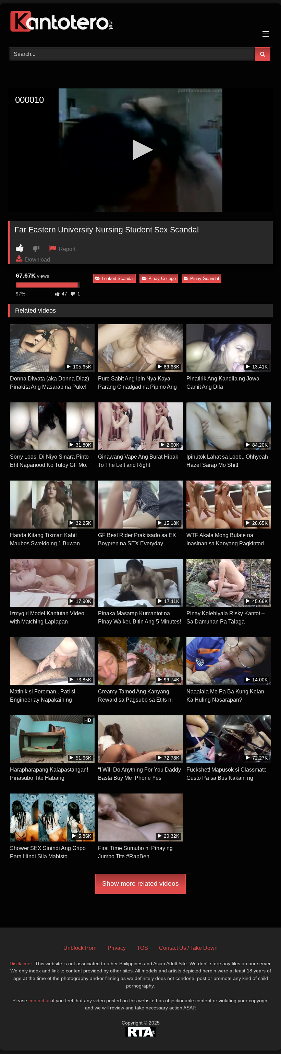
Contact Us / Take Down (188, 948)
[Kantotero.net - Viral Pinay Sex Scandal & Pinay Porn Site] (140, 23)
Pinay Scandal (204, 278)
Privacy (117, 948)
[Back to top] (259, 1033)
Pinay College (162, 278)
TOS (142, 948)
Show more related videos (140, 883)
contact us (39, 1000)
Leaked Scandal (118, 278)
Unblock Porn (80, 948)
